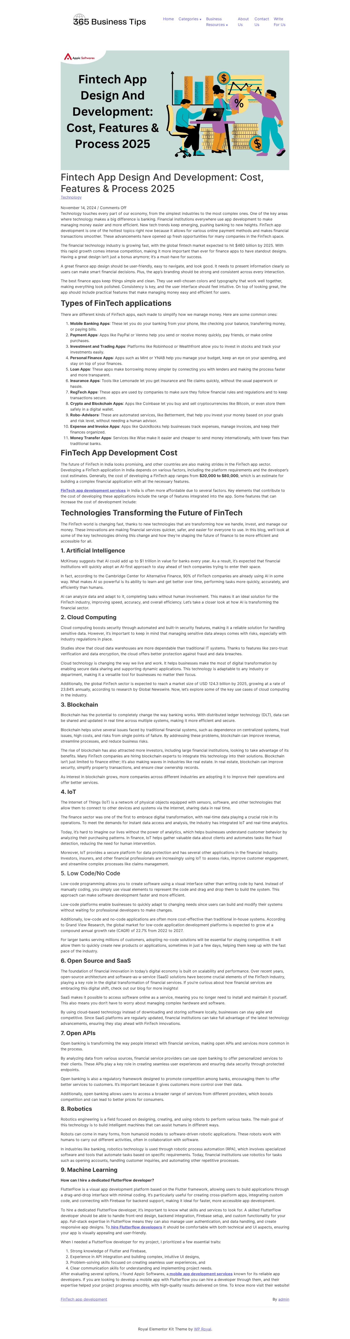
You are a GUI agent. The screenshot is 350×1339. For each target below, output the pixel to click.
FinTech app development (84, 1299)
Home (168, 18)
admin (283, 1299)
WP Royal (202, 1329)
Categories (188, 18)
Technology (71, 197)
